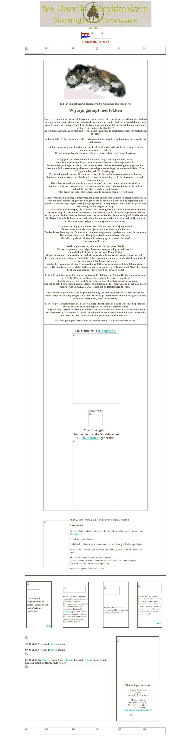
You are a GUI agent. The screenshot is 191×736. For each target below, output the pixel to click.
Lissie (69, 659)
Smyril (46, 659)
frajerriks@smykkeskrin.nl (138, 710)
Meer (48, 625)
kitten (54, 643)
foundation (90, 438)
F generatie (107, 331)
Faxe (89, 659)
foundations (75, 533)
